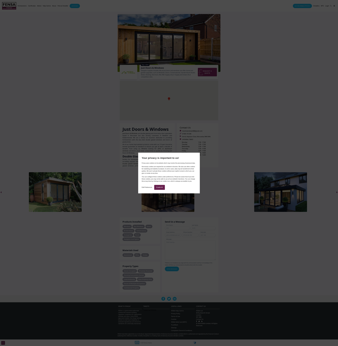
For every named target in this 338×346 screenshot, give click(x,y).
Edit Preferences (147, 187)
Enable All (159, 187)
